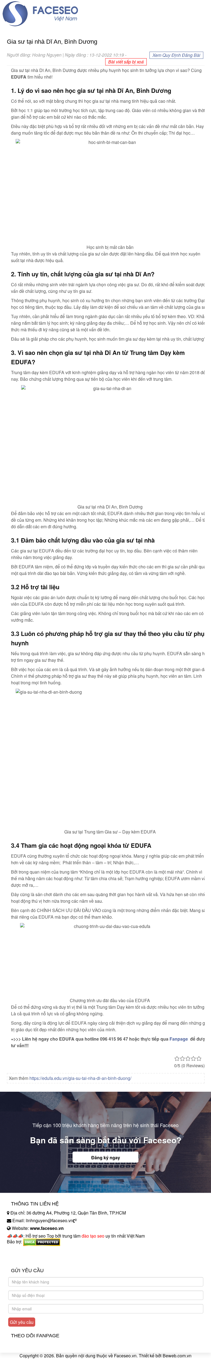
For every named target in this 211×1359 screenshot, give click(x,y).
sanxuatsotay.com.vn (27, 1259)
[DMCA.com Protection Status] (41, 1241)
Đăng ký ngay (105, 1157)
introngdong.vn (21, 1251)
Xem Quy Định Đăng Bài (176, 55)
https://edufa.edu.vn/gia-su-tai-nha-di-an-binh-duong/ (80, 1078)
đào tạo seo (93, 1236)
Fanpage (179, 1039)
